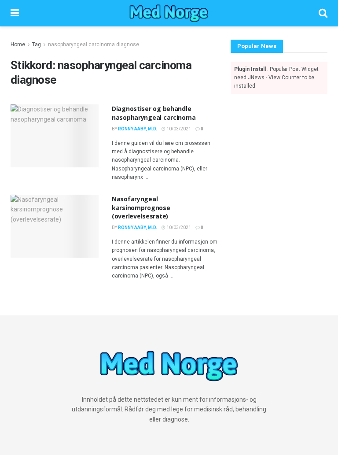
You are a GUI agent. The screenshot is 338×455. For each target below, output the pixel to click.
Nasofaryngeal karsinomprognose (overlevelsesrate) (141, 207)
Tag (36, 44)
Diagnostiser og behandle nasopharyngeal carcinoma (153, 113)
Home (18, 44)
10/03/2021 (178, 128)
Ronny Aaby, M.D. (137, 128)
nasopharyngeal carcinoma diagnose (93, 44)
